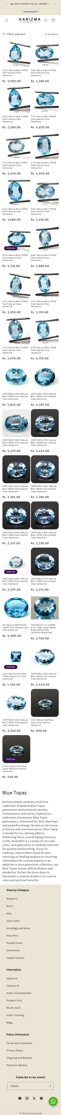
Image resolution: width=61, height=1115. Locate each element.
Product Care (14, 1000)
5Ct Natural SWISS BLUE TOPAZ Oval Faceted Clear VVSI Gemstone (15, 627)
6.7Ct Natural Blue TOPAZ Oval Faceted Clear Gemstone (43, 165)
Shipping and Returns (19, 1057)
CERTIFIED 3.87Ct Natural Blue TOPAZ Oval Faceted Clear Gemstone (15, 535)
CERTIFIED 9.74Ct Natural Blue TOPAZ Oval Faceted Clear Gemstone (15, 396)
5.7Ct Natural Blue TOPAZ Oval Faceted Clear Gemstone (15, 350)
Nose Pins (12, 935)
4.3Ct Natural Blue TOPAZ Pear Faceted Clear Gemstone (15, 119)
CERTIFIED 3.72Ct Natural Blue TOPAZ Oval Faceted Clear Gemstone (43, 581)
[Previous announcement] (6, 4)
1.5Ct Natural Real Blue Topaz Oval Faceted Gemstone (42, 722)
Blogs (10, 1022)
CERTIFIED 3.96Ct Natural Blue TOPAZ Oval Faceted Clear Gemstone (43, 488)
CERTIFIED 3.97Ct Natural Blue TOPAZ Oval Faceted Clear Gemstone (15, 488)
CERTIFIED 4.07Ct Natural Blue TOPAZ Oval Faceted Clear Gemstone (43, 442)
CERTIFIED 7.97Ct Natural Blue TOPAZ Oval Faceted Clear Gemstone (43, 396)
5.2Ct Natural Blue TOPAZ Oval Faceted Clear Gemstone (15, 257)
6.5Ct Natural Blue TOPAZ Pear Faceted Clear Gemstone (15, 73)
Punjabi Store (15, 943)
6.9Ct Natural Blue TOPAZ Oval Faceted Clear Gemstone (43, 350)
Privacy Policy (15, 1050)
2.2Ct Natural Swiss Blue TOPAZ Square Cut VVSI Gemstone (14, 676)
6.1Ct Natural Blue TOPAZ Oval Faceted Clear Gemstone (15, 211)
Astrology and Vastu (18, 928)
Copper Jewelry (15, 957)
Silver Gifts (13, 921)
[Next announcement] (55, 4)
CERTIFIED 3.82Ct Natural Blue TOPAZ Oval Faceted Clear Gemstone (15, 581)
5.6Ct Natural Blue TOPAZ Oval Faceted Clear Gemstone (43, 211)
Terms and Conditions (20, 1043)
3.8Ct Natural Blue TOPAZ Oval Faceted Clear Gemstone (43, 73)
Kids (9, 913)
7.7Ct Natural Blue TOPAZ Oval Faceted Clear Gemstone (43, 119)
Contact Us (13, 985)
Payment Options (17, 1065)
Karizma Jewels (35, 1113)
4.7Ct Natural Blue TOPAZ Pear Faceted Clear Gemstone (15, 304)
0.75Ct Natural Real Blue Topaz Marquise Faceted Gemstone (14, 768)
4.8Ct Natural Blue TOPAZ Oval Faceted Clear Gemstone (43, 257)
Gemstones (13, 950)
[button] (6, 20)
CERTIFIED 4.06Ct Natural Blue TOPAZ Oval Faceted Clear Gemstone (44, 676)
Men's (10, 906)
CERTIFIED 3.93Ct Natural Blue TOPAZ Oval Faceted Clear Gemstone (15, 722)
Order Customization (19, 993)
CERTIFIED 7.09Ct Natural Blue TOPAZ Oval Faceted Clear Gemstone (15, 442)
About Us (12, 978)
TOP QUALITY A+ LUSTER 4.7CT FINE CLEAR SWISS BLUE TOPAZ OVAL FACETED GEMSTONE (43, 629)
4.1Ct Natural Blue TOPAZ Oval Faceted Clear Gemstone (15, 165)
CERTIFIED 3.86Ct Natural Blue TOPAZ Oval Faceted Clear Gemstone (43, 535)
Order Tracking (15, 1015)
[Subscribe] (50, 1086)
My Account (13, 1007)
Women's (12, 898)
